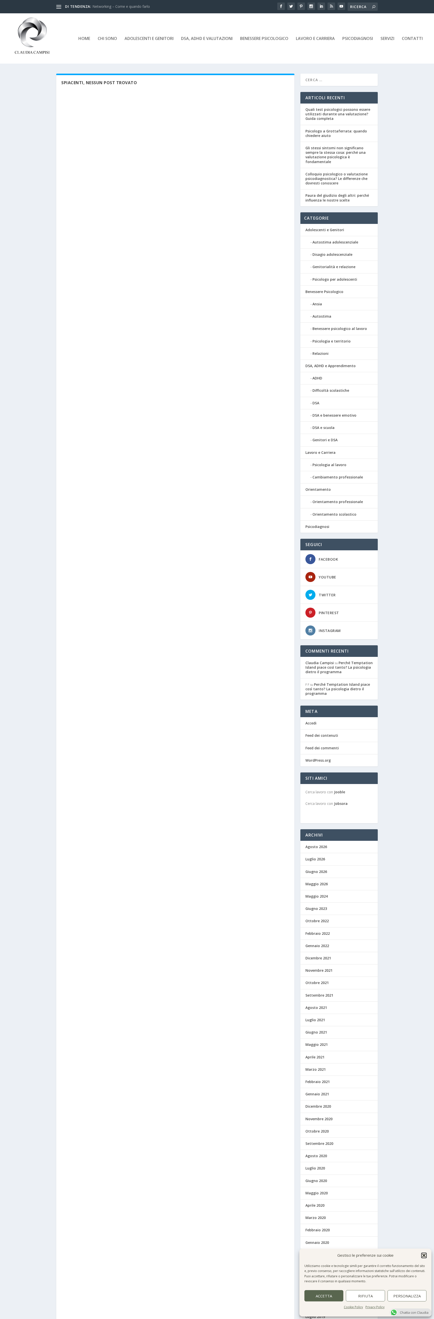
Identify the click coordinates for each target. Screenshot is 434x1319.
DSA (315, 403)
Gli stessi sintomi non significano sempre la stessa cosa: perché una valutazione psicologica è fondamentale (335, 154)
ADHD (317, 378)
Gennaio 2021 (317, 1094)
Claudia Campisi (319, 662)
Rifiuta (365, 1295)
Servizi (387, 38)
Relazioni (320, 353)
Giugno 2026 (316, 871)
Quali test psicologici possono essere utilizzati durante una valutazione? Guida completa (337, 114)
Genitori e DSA (325, 439)
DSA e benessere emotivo (334, 415)
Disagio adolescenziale (332, 254)
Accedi (310, 723)
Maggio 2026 (316, 884)
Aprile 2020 (314, 1205)
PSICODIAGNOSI (357, 38)
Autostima (321, 316)
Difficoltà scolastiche (330, 390)
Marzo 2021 (315, 1069)
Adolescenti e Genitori (149, 38)
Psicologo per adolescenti (334, 279)
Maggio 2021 (316, 1044)
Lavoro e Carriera (315, 38)
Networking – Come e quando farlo (121, 6)
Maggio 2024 (316, 896)
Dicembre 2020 (318, 1106)
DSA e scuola (323, 427)
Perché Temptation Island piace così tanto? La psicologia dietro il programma (339, 667)
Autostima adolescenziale (335, 242)
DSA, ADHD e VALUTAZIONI (207, 38)
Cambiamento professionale (337, 477)
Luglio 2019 (315, 1316)
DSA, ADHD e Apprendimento (330, 365)
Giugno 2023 (316, 908)
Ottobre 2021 (317, 982)
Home (84, 38)
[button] (423, 1255)
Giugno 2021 (316, 1032)
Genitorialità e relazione (333, 266)
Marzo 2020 (315, 1217)
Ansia (317, 304)
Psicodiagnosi (317, 526)
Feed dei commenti (322, 748)
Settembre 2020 (319, 1143)
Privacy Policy (375, 1307)
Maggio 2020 (316, 1193)
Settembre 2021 (319, 995)
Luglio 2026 (315, 859)
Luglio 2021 (315, 1019)
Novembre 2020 (319, 1118)
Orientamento (318, 489)
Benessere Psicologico (324, 291)
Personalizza (407, 1295)
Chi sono (107, 38)
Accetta (324, 1295)
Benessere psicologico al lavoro (339, 328)
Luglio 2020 (315, 1168)
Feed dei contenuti (321, 735)
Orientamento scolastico (334, 514)
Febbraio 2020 (317, 1230)
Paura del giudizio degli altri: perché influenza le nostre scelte (337, 197)
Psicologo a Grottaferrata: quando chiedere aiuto (336, 133)
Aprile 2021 (314, 1057)
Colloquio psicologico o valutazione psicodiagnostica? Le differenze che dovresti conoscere (336, 178)
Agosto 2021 (316, 1007)
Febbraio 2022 (317, 933)
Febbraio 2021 (317, 1081)
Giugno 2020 (316, 1180)
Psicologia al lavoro (329, 464)
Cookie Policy (353, 1307)
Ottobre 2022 (317, 920)
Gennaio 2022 (317, 945)
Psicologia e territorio (331, 341)
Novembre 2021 (319, 970)
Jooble (339, 792)
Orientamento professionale (337, 501)
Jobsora (341, 803)
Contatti (412, 38)
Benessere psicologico (264, 38)
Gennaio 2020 (317, 1242)
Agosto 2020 (316, 1155)
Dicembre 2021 (318, 958)
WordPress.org (318, 760)
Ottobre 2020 (317, 1131)
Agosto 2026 (316, 846)
